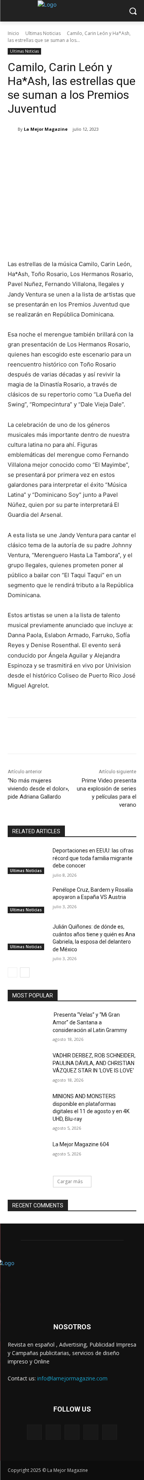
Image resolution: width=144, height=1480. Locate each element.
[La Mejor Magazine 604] (27, 1154)
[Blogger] (34, 1432)
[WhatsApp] (92, 148)
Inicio (13, 33)
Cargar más (70, 1181)
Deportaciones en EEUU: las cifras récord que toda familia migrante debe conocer (93, 858)
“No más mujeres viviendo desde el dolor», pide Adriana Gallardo (38, 788)
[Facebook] (39, 148)
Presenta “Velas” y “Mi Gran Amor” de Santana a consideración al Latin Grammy (90, 1022)
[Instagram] (90, 1432)
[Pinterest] (75, 148)
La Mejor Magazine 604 (81, 1144)
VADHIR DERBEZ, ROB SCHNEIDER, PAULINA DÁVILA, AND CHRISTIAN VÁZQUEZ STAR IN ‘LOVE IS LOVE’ (94, 1063)
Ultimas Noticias (43, 33)
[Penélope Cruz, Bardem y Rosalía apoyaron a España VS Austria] (27, 899)
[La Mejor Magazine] (13, 129)
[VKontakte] (109, 1432)
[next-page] (25, 972)
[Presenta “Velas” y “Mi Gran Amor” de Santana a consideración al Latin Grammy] (27, 1024)
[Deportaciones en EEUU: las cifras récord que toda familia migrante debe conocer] (27, 860)
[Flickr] (72, 1432)
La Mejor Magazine (46, 129)
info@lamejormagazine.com (72, 1378)
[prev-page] (12, 972)
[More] (111, 148)
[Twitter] (57, 148)
